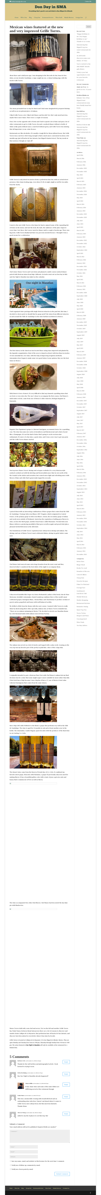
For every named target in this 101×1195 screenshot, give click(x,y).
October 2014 (81, 525)
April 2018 (80, 387)
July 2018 (80, 378)
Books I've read (82, 568)
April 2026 (80, 155)
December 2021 (82, 266)
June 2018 (80, 381)
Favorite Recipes (82, 581)
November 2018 (82, 364)
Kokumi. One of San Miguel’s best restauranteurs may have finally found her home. (84, 103)
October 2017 (81, 407)
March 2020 (80, 312)
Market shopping (82, 600)
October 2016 (81, 446)
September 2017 (82, 410)
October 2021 (81, 273)
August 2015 (80, 492)
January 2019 (81, 358)
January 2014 (81, 551)
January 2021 (81, 289)
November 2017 (82, 404)
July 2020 (80, 299)
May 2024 (80, 198)
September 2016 (82, 450)
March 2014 (80, 545)
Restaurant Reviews (47, 17)
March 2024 (80, 204)
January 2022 (81, 263)
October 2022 (81, 247)
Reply (66, 1062)
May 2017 (80, 423)
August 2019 (80, 335)
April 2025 (80, 178)
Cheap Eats (37, 17)
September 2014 (82, 528)
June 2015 (80, 499)
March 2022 (80, 257)
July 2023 (80, 221)
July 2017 (80, 417)
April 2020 (80, 309)
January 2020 (81, 319)
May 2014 (80, 538)
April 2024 (80, 201)
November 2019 (82, 325)
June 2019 (80, 342)
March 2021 (80, 283)
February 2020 (81, 315)
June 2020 (80, 302)
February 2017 (81, 433)
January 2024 (81, 211)
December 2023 (82, 214)
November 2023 (82, 217)
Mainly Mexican (69, 17)
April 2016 (80, 466)
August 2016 (80, 453)
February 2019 (81, 355)
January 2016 (81, 476)
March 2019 (80, 351)
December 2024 (82, 191)
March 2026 (80, 158)
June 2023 (80, 224)
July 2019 (80, 338)
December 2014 (82, 518)
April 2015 (80, 505)
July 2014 (80, 531)
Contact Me (88, 1)
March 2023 (80, 230)
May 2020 (80, 306)
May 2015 (80, 502)
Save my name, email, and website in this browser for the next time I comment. (38, 1161)
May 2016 (80, 463)
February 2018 (81, 394)
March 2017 (80, 430)
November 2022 (82, 243)
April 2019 (80, 348)
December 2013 (82, 554)
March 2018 (80, 391)
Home (16, 17)
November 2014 (82, 522)
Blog (30, 17)
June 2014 (80, 535)
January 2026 (81, 165)
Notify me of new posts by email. (22, 1169)
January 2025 (81, 188)
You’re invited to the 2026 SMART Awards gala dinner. (84, 66)
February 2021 (81, 286)
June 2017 (80, 420)
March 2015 (80, 508)
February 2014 (81, 548)
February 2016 (81, 472)
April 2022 (80, 253)
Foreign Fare (79, 17)
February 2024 (81, 207)
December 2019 (82, 322)
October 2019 (81, 328)
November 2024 (82, 194)
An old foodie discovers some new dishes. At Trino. (83, 58)
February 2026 (81, 162)
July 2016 (80, 456)
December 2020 (82, 292)
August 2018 (80, 374)
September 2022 (82, 250)
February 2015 (81, 512)
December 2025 (82, 168)
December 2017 (82, 401)
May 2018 (80, 384)
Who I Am (24, 17)
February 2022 (81, 260)
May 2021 (80, 276)
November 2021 (82, 270)
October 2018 (81, 368)
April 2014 (80, 541)
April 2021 (80, 279)
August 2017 (80, 414)
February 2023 (81, 234)
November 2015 (82, 482)
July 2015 (80, 495)
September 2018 (82, 371)
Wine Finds (58, 17)
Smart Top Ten (81, 610)
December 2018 (82, 361)
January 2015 (81, 515)
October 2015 (81, 486)
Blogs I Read (81, 565)
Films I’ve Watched (83, 584)
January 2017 (81, 437)
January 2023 (81, 237)
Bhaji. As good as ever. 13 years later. (84, 89)
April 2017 (80, 427)
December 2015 (82, 479)
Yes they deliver (82, 625)
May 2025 (80, 175)
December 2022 (82, 240)
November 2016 (82, 443)
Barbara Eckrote (82, 125)
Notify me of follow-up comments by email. (26, 1165)
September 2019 (82, 332)
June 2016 (80, 459)
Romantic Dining (82, 606)
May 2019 (80, 345)
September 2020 (82, 296)
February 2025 (81, 184)
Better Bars (80, 561)
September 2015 (82, 489)
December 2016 (82, 440)
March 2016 (80, 469)
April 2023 (80, 227)
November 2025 (82, 171)
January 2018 (81, 397)
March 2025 (80, 181)
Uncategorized (82, 619)
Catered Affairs (81, 574)
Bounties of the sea (83, 571)
